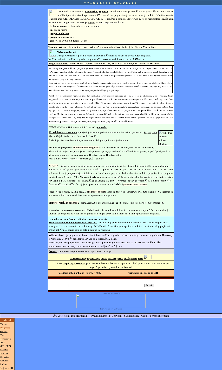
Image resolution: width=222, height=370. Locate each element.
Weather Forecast (150, 315)
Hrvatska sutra (113, 154)
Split (69, 40)
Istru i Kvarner (118, 180)
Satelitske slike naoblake (71, 273)
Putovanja (95, 258)
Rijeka (76, 40)
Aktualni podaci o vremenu (63, 132)
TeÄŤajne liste (130, 258)
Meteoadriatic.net (66, 52)
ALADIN (74, 18)
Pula (73, 136)
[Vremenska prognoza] (111, 307)
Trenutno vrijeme (57, 47)
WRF (65, 18)
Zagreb (62, 40)
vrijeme (91, 22)
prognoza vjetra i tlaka (78, 173)
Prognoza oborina (58, 63)
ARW (135, 59)
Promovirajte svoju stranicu (111, 309)
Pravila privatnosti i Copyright (106, 315)
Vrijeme (53, 235)
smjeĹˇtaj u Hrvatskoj (75, 263)
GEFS (99, 18)
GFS (93, 18)
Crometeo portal (57, 219)
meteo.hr (102, 127)
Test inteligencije (115, 258)
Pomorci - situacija (79, 158)
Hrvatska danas (97, 154)
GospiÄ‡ (93, 136)
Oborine (3, 331)
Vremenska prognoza (111, 293)
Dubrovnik (82, 136)
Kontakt (164, 315)
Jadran (64, 158)
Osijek (84, 40)
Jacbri (104, 258)
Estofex (53, 251)
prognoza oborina (59, 33)
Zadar (67, 136)
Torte (140, 258)
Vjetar (3, 335)
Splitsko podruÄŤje (161, 180)
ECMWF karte (92, 210)
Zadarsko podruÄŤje (138, 180)
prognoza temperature (62, 37)
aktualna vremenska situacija (92, 218)
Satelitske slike (131, 315)
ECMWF (84, 18)
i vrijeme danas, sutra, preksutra (75, 26)
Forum (72, 219)
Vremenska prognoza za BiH (142, 272)
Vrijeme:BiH (6, 368)
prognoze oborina (96, 191)
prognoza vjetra (58, 29)
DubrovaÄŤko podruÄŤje (62, 184)
